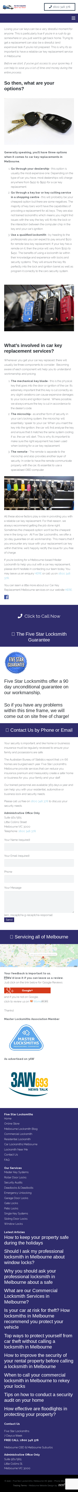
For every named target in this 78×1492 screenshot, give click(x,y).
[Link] (14, 7)
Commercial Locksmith (18, 1134)
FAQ (7, 1159)
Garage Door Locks (16, 1198)
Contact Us (11, 1154)
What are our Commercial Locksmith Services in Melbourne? (31, 1296)
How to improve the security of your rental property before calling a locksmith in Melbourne (38, 1360)
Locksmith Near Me (16, 1149)
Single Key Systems (16, 1213)
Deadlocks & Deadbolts (18, 1187)
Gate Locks (11, 1203)
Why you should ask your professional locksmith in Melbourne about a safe (30, 1276)
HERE (38, 573)
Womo (37, 1001)
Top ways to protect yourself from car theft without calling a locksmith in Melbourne (38, 1341)
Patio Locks (11, 1208)
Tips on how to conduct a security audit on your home (38, 1397)
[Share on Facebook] (6, 597)
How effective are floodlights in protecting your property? (35, 1411)
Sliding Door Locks (15, 1218)
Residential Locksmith (17, 1139)
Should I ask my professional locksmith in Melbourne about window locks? (34, 1256)
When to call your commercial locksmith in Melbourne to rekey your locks (37, 1380)
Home (7, 1118)
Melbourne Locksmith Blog (21, 1129)
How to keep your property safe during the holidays (36, 1240)
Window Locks (13, 1223)
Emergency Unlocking (18, 1192)
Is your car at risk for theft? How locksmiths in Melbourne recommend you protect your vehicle (37, 1319)
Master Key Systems (16, 1172)
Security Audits (13, 1182)
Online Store (11, 1123)
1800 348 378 (39, 801)
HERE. (69, 589)
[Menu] (73, 18)
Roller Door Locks (15, 1177)
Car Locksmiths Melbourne (20, 1144)
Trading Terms (20, 1485)
